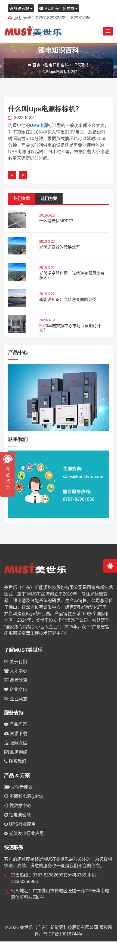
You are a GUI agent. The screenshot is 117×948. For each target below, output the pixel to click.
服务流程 (17, 742)
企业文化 (17, 689)
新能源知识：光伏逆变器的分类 (67, 299)
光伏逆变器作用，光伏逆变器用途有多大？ (71, 275)
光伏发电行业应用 (26, 833)
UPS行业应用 (22, 824)
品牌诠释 (18, 680)
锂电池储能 (19, 815)
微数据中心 (19, 805)
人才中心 (18, 671)
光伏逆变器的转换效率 (59, 247)
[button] (108, 31)
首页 (36, 65)
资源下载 (18, 733)
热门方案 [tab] (49, 198)
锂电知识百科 (56, 65)
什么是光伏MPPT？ (57, 220)
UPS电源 (39, 125)
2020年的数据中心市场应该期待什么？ (70, 328)
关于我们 (17, 661)
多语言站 (21, 8)
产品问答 (17, 724)
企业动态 (18, 699)
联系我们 (17, 761)
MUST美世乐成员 (59, 8)
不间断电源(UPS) (25, 796)
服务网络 (18, 752)
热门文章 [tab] (22, 198)
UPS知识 (80, 65)
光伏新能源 (21, 787)
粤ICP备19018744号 (63, 934)
